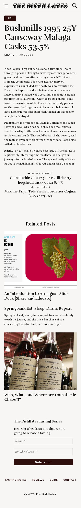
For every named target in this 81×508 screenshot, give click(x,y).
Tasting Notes (16, 480)
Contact (69, 480)
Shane (9, 54)
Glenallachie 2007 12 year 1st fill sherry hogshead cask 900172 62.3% (40, 180)
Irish (10, 18)
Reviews (38, 480)
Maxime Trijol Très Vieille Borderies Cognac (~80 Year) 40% (40, 193)
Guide (54, 480)
